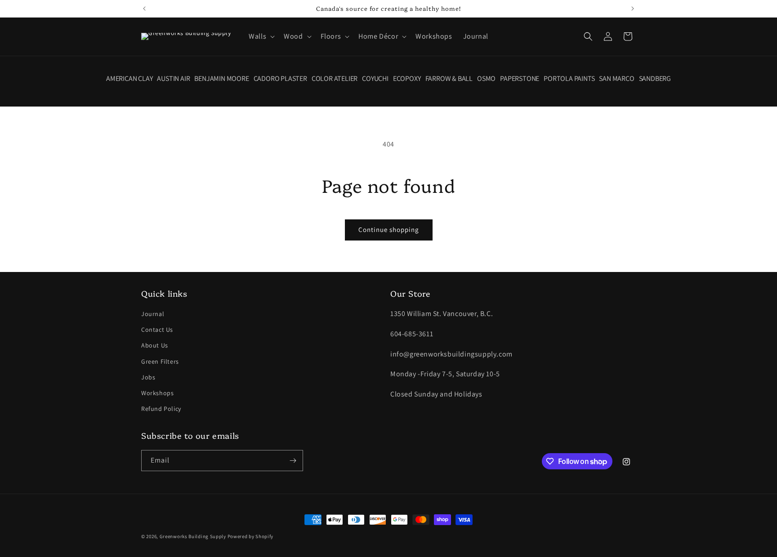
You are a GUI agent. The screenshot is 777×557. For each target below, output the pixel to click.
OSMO (486, 78)
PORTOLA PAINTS (569, 78)
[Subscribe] (293, 460)
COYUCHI (375, 78)
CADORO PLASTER (280, 78)
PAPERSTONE (519, 78)
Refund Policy (161, 409)
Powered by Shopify (251, 536)
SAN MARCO (616, 78)
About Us (154, 345)
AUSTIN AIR (173, 78)
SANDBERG (655, 78)
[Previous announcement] (144, 8)
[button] (260, 37)
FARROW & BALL (449, 78)
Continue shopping (388, 229)
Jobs (148, 377)
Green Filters (160, 361)
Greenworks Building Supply (193, 536)
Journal (152, 314)
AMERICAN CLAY (129, 78)
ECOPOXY (407, 78)
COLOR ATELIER (334, 78)
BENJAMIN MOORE (221, 78)
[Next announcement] (633, 8)
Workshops (157, 393)
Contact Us (157, 329)
